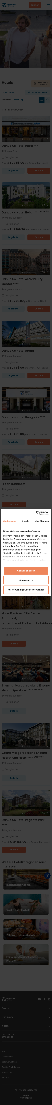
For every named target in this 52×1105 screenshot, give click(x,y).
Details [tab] (25, 521)
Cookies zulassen (26, 570)
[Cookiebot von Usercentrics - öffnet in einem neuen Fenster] (37, 513)
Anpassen (24, 580)
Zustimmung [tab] (9, 521)
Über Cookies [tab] (42, 521)
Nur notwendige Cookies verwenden (26, 589)
